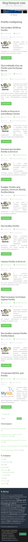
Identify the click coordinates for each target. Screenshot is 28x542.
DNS (15, 37)
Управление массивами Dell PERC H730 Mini (13, 428)
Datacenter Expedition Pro (10, 498)
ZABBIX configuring (12, 521)
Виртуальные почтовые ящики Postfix (13, 298)
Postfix (18, 37)
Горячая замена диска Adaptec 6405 (11, 450)
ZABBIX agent (3, 521)
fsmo (23, 512)
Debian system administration (8, 502)
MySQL (13, 382)
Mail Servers (18, 74)
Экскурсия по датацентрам (15, 523)
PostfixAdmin (3, 344)
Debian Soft (21, 500)
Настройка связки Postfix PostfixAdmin (14, 334)
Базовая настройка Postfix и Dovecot (11, 150)
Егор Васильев (6, 33)
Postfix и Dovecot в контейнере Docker (10, 112)
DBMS (2, 465)
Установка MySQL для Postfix (12, 374)
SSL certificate (10, 518)
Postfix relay (8, 38)
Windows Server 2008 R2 (19, 518)
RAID (21, 516)
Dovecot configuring (22, 120)
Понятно (23, 534)
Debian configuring (12, 500)
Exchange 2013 (8, 504)
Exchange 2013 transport (18, 508)
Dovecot (16, 120)
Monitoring (13, 514)
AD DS (3, 495)
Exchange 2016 (21, 509)
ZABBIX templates (5, 523)
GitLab (5, 514)
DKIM (13, 37)
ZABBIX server (21, 521)
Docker (13, 120)
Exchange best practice (6, 511)
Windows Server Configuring (19, 519)
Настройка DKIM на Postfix (11, 28)
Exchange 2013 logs (6, 507)
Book (16, 495)
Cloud (2, 459)
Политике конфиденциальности (10, 540)
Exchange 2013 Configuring (13, 506)
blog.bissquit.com (13, 3)
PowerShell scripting (15, 516)
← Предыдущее (5, 414)
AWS (14, 495)
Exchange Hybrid (15, 511)
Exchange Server (7, 472)
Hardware (3, 467)
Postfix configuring (18, 79)
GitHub (2, 514)
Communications (5, 462)
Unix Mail (17, 33)
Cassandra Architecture (15, 497)
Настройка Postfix (10, 226)
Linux (8, 514)
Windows (3, 483)
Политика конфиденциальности (9, 526)
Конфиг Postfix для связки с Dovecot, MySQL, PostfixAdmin (13, 189)
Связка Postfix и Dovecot (13, 261)
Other (2, 478)
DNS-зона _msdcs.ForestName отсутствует (13, 446)
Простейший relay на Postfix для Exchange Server (11, 68)
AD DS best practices (9, 495)
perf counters (19, 514)
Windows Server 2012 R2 (7, 519)
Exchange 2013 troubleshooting (9, 509)
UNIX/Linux (4, 75)
